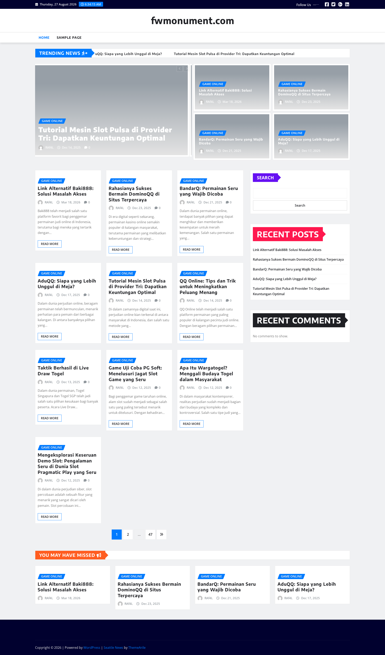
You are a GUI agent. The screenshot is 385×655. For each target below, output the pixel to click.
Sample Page (69, 38)
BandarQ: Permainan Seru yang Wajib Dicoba (231, 141)
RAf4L (52, 147)
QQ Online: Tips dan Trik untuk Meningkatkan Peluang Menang (208, 286)
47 (150, 534)
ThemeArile (137, 647)
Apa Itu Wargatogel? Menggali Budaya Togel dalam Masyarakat (206, 373)
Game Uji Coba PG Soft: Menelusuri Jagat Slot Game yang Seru (135, 373)
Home (44, 38)
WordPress (91, 647)
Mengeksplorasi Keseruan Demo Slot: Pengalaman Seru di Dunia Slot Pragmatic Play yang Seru (67, 463)
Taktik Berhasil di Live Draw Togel (63, 370)
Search (265, 177)
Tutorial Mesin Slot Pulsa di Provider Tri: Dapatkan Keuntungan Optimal (138, 286)
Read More (49, 244)
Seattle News (113, 647)
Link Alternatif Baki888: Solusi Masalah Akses (98, 133)
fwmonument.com (192, 20)
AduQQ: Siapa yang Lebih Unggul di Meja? (308, 141)
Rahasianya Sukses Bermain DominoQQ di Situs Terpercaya (304, 92)
